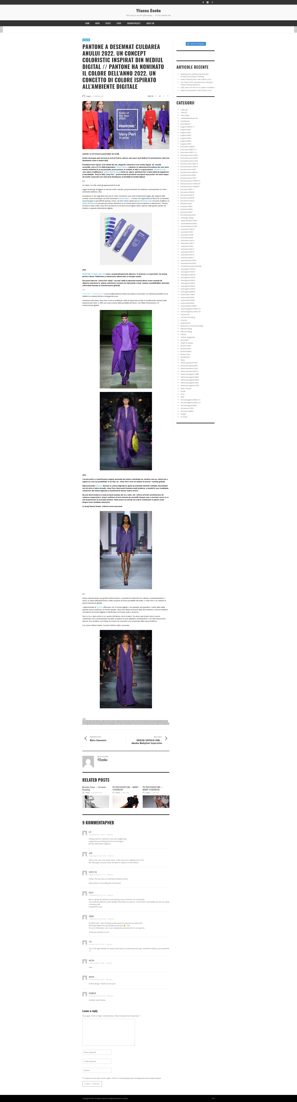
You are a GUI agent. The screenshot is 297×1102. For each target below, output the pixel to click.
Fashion (86, 40)
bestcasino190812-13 (189, 152)
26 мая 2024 (125, 793)
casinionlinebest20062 (189, 223)
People (183, 391)
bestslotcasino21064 (188, 178)
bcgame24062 (186, 135)
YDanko (87, 793)
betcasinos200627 (187, 195)
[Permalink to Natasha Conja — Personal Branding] (95, 801)
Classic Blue (121, 167)
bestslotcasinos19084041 (190, 186)
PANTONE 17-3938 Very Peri (94, 274)
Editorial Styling (186, 329)
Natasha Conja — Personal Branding (94, 788)
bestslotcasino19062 (188, 169)
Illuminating (136, 721)
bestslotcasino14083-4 (189, 164)
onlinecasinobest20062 (189, 366)
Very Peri (166, 724)
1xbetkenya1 (185, 121)
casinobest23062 (187, 246)
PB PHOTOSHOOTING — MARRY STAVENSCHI (153, 788)
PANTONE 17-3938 (99, 724)
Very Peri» (125, 481)
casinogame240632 (188, 286)
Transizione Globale (144, 724)
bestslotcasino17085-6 (189, 167)
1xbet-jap (184, 110)
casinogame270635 (188, 289)
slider (182, 397)
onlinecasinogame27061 (190, 383)
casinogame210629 (188, 277)
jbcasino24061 (186, 346)
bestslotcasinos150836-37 (190, 181)
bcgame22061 (186, 129)
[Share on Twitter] (159, 96)
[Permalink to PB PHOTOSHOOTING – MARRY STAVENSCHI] (126, 801)
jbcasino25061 (186, 348)
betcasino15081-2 (187, 189)
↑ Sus (213, 1098)
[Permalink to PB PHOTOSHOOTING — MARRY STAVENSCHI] (156, 801)
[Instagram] (207, 2)
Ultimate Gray (160, 169)
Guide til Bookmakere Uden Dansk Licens (196, 90)
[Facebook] (203, 2)
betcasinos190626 (187, 192)
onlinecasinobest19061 (189, 363)
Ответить (110, 835)
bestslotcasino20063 (188, 175)
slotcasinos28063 (187, 411)
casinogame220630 (188, 280)
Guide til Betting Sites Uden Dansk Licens (196, 79)
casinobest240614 (187, 249)
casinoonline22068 (188, 300)
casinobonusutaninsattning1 (191, 266)
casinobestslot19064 (188, 260)
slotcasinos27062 (187, 408)
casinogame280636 (188, 292)
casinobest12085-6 (188, 229)
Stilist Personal (130, 724)
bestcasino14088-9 (188, 147)
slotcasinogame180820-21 (190, 400)
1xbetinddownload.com (189, 118)
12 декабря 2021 (98, 96)
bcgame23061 (186, 132)
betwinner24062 (187, 209)
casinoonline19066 (188, 294)
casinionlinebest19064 (189, 220)
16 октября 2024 (96, 793)
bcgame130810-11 (188, 127)
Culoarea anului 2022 (115, 721)
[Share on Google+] (163, 96)
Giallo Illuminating (90, 203)
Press (183, 394)
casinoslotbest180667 (189, 306)
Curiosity (184, 320)
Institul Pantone (148, 721)
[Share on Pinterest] (167, 96)
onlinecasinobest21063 (189, 368)
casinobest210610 (187, 240)
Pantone (98, 486)
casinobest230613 (187, 243)
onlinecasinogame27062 (190, 385)
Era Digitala (127, 721)
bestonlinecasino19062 (189, 155)
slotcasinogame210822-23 (190, 402)
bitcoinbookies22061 (188, 215)
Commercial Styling (188, 317)
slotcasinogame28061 (189, 405)
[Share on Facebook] (155, 96)
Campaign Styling (187, 218)
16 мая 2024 (155, 793)
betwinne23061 (186, 203)
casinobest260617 (187, 257)
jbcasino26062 (186, 351)
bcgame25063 (186, 138)
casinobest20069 (187, 238)
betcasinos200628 (187, 198)
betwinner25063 (187, 212)
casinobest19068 (187, 235)
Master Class (185, 354)
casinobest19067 (187, 232)
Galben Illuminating (112, 172)
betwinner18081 (187, 206)
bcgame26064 (186, 141)
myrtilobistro (185, 357)
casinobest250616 (187, 255)
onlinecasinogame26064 (190, 380)
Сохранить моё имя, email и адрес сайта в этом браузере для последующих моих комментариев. (122, 1078)
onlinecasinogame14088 (190, 374)
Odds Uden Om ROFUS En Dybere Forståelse (198, 87)
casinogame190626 (188, 269)
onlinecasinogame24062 (190, 377)
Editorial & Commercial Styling (192, 326)
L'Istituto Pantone (161, 721)
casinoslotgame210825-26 (190, 311)
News (183, 360)
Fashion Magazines (188, 337)
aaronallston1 (186, 124)
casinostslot (185, 314)
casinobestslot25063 (188, 263)
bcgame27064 (186, 144)
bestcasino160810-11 (189, 149)
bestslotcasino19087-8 (189, 172)
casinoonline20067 (188, 297)
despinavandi (185, 323)
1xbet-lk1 (184, 112)
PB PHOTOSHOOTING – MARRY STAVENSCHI (125, 788)
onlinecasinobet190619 (189, 371)
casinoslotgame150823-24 (190, 309)
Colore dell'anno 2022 (99, 721)
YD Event (184, 417)
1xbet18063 (185, 115)
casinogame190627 (188, 272)
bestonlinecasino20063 (189, 158)
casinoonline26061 (188, 303)
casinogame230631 (188, 283)
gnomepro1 (185, 340)
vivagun (183, 414)
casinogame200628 (188, 275)
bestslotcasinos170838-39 (190, 184)
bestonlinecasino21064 (189, 161)
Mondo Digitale (88, 724)
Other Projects (186, 388)
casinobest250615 (187, 252)
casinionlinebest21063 (189, 226)
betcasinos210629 (187, 201)
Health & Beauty (187, 343)
